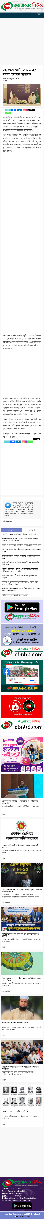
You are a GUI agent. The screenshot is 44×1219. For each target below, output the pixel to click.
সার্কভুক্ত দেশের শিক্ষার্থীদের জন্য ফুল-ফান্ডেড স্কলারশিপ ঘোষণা (20, 935)
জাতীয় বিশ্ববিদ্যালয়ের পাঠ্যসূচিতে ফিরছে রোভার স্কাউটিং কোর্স (21, 545)
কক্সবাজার (6, 903)
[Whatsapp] (8, 113)
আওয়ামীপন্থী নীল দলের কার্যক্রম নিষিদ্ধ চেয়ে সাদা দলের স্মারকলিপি (20, 1068)
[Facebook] (13, 110)
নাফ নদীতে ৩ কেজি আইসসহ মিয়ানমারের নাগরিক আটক (20, 534)
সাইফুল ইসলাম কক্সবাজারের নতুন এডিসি (15, 595)
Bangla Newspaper (23, 1216)
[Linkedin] (19, 110)
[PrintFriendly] (8, 110)
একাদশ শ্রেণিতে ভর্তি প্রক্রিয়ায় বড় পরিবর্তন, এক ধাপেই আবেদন (20, 846)
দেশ (4, 814)
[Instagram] (25, 110)
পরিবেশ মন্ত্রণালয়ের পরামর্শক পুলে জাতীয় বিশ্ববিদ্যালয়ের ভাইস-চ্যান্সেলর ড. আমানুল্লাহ (20, 570)
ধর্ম (4, 1036)
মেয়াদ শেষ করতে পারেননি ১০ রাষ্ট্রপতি (15, 1111)
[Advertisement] (22, 42)
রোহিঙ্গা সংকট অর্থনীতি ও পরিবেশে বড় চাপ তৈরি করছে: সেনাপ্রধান (20, 802)
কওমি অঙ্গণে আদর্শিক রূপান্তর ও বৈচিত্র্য (15, 1023)
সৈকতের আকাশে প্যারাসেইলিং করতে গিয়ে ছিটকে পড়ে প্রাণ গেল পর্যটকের (21, 979)
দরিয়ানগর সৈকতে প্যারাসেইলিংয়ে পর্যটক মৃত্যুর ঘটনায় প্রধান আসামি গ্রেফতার (22, 891)
